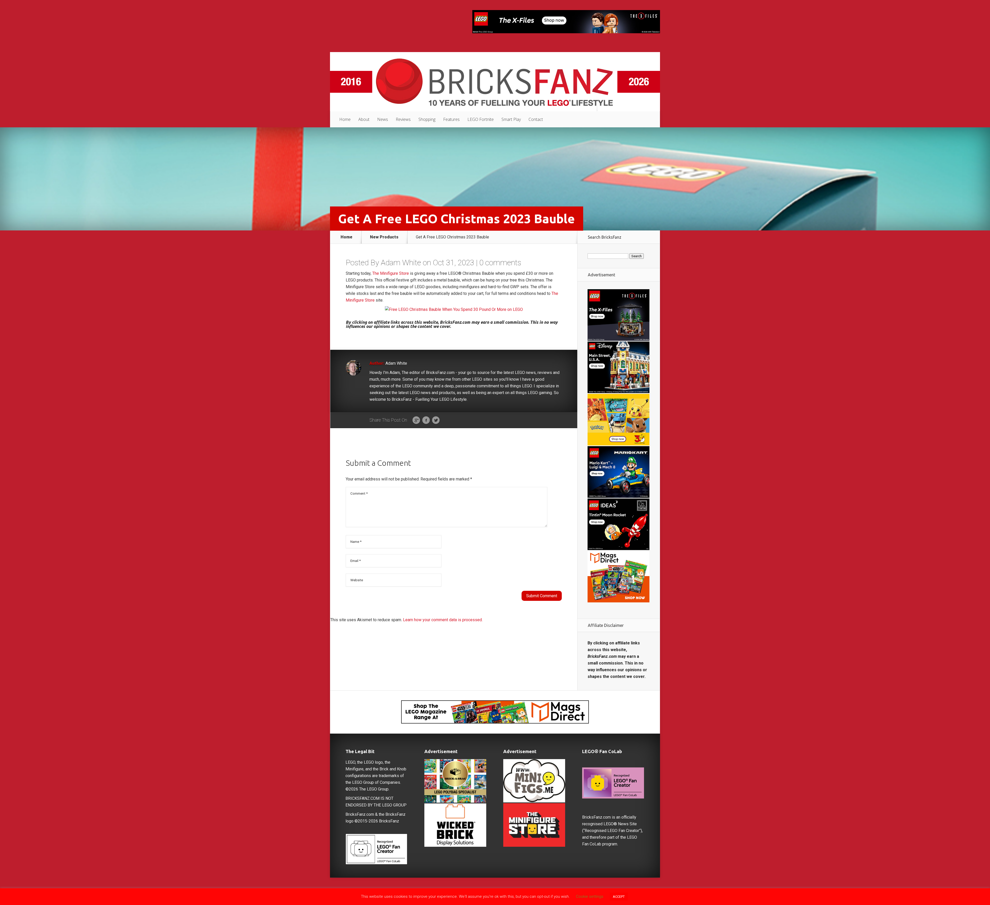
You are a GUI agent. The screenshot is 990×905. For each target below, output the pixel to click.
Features (451, 119)
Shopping (426, 119)
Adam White (401, 262)
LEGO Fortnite (480, 119)
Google (416, 420)
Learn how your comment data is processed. (443, 619)
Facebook (426, 420)
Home (345, 119)
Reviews (403, 119)
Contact (536, 119)
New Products (384, 237)
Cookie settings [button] (589, 896)
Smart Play (511, 119)
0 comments (500, 262)
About (363, 119)
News (382, 119)
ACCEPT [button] (619, 897)
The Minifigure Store (390, 273)
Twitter (436, 420)
